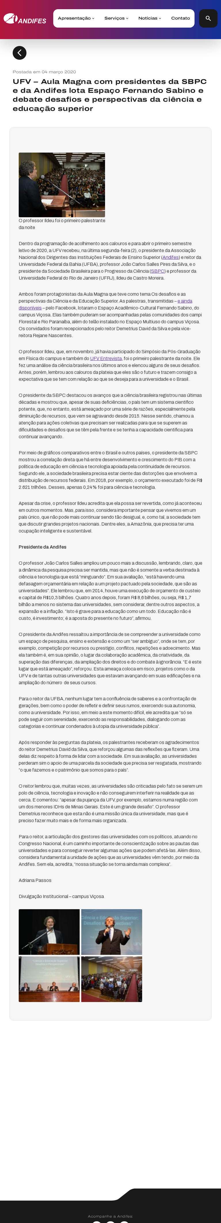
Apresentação (74, 18)
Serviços (114, 18)
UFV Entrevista (106, 358)
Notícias (147, 18)
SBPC (157, 271)
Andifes (171, 257)
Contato (180, 18)
